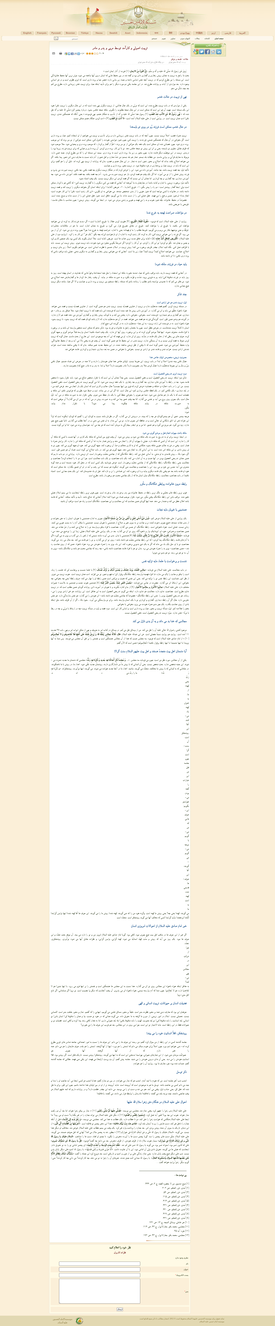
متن (186, 1291)
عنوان (186, 1269)
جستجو (154, 38)
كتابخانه (207, 38)
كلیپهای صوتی (185, 38)
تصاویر (173, 38)
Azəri (127, 33)
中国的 (199, 33)
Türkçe (84, 33)
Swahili (113, 33)
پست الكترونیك (182, 1275)
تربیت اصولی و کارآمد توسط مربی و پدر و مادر (120, 49)
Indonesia (142, 33)
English (27, 33)
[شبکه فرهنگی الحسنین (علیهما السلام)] (137, 18)
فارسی (228, 33)
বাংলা (156, 33)
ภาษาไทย (185, 33)
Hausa (99, 33)
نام (187, 1264)
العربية (242, 33)
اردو (213, 33)
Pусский (56, 33)
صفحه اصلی (219, 38)
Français (41, 33)
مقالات (197, 38)
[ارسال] (54, 55)
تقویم (164, 38)
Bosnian (70, 33)
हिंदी (170, 33)
